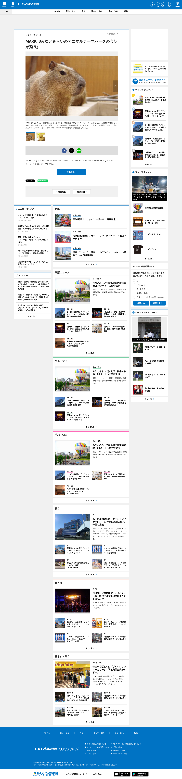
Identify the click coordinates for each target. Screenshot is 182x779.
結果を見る (157, 303)
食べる (57, 11)
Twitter (158, 4)
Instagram (163, 4)
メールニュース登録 (120, 754)
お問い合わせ (117, 747)
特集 (126, 11)
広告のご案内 (91, 750)
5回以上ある (142, 293)
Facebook (152, 4)
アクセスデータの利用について (98, 747)
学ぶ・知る (113, 11)
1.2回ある (141, 284)
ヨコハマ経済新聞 (25, 4)
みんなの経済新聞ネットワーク (45, 774)
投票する (141, 303)
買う (83, 11)
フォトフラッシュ (33, 34)
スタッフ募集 (91, 754)
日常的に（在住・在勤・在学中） (151, 297)
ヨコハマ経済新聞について (96, 744)
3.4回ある (141, 289)
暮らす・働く (97, 11)
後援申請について (119, 750)
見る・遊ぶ (70, 11)
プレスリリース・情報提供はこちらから (127, 744)
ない (139, 280)
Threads (169, 4)
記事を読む (72, 172)
